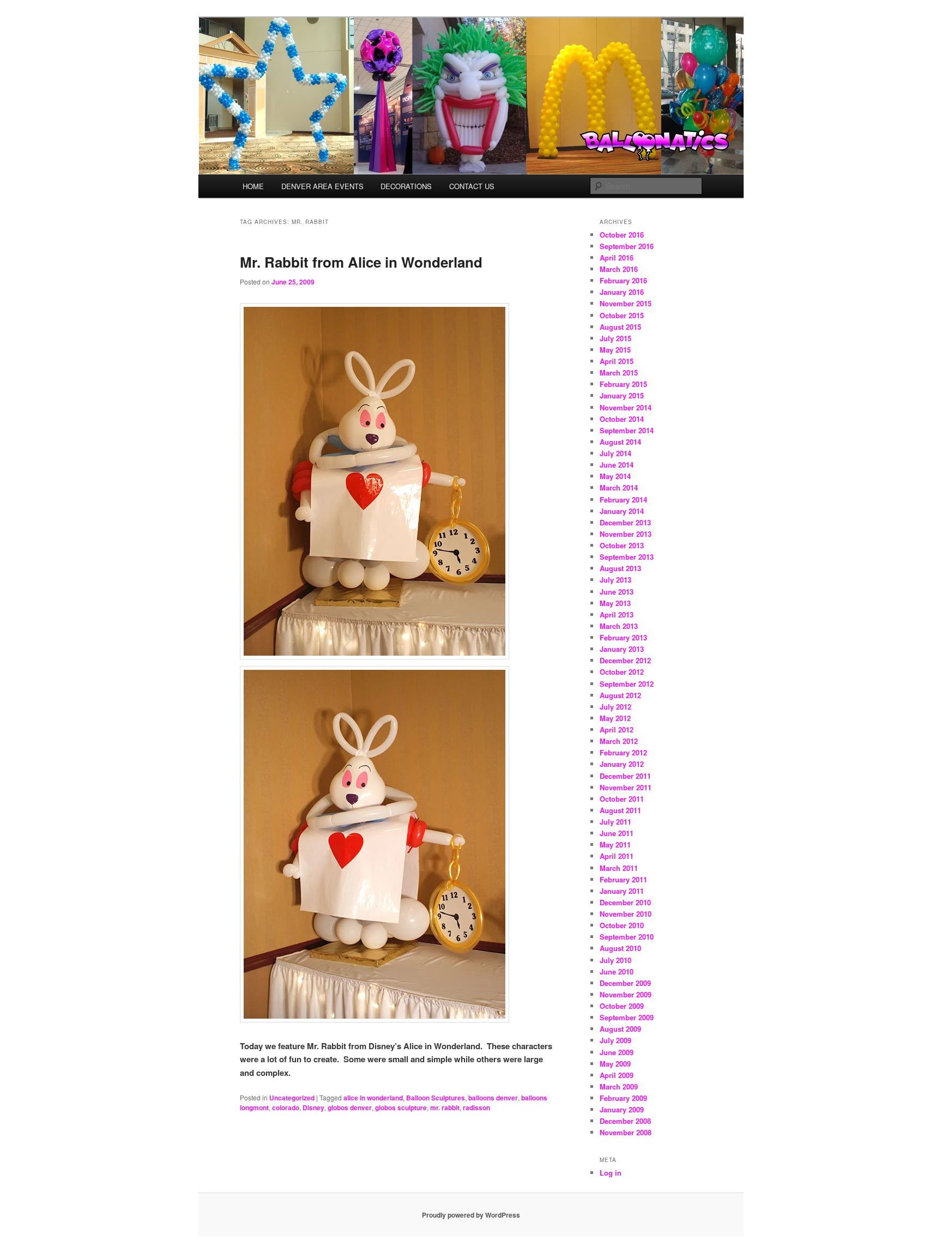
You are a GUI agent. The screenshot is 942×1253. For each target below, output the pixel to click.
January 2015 (622, 395)
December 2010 (625, 902)
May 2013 (615, 603)
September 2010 (627, 936)
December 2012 (625, 660)
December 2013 (625, 522)
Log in (610, 1172)
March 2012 (619, 741)
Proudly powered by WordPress (471, 1215)
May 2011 (615, 844)
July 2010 (615, 960)
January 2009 (622, 1109)
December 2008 (625, 1121)
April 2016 (616, 257)
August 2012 (620, 695)
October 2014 (622, 419)
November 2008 (625, 1132)
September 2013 (627, 557)
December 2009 (625, 983)
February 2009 (623, 1098)
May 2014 (615, 476)
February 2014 (623, 499)
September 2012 (627, 684)
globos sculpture (401, 1107)
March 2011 (619, 868)
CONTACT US (471, 186)
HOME (253, 186)
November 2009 (625, 994)
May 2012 (615, 718)
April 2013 (616, 614)
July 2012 (615, 706)
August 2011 (620, 810)
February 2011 (623, 879)
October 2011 (622, 799)
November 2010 (625, 914)
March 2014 (619, 487)
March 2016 (619, 269)
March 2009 (619, 1086)
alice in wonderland (373, 1098)
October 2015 (622, 315)
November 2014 (625, 407)
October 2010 (622, 925)
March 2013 (619, 626)
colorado (285, 1107)
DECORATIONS (406, 186)
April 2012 (616, 729)
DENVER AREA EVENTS (322, 186)
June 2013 (616, 591)
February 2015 (623, 384)
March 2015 (619, 372)
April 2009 (616, 1075)
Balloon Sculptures (435, 1098)
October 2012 (622, 672)
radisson (476, 1107)
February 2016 (623, 280)
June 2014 (616, 464)
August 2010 (620, 948)
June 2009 (616, 1052)
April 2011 (616, 856)
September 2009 (627, 1017)
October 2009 (622, 1006)
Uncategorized (292, 1098)
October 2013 (622, 545)
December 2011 (625, 776)
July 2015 (615, 338)
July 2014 (615, 453)
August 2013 (620, 568)
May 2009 (615, 1063)
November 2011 (625, 787)
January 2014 (622, 511)
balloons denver (493, 1098)
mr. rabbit (445, 1107)
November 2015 (625, 303)
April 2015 (616, 361)
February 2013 (623, 637)
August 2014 (620, 442)
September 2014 (627, 430)
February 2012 (623, 752)
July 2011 (615, 821)
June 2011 (616, 833)
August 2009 (620, 1029)
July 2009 (615, 1040)
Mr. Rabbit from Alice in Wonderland (361, 262)
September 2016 (627, 246)
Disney (313, 1107)
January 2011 (622, 891)
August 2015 (620, 327)
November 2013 (625, 534)
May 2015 (615, 349)
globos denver (350, 1107)
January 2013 (622, 649)
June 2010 (616, 971)
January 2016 (622, 292)
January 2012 (622, 764)
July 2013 (615, 579)
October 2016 (622, 234)
